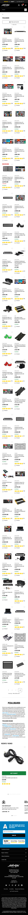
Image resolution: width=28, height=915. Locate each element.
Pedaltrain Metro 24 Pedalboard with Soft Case (7, 151)
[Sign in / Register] (19, 5)
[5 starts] (19, 76)
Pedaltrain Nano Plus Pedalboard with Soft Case (19, 41)
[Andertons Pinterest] (22, 885)
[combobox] (14, 9)
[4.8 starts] (6, 48)
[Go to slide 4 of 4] (16, 815)
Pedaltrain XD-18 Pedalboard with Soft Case (19, 566)
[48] (24, 185)
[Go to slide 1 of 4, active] (12, 815)
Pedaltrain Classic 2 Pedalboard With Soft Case (19, 179)
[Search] (25, 10)
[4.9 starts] (19, 48)
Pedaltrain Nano (7, 726)
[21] (12, 130)
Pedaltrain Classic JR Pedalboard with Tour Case (7, 124)
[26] (12, 158)
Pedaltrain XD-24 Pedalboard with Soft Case (19, 374)
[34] (12, 103)
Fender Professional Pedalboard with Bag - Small (19, 647)
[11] (24, 76)
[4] (11, 269)
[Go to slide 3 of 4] (14, 815)
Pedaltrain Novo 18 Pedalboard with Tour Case (7, 566)
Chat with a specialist (14, 891)
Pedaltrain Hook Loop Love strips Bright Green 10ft (7, 346)
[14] (12, 214)
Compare (5, 50)
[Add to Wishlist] (12, 27)
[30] (24, 130)
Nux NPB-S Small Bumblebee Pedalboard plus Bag (20, 319)
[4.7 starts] (6, 408)
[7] (11, 242)
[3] (11, 326)
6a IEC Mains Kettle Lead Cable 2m (9, 777)
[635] (12, 783)
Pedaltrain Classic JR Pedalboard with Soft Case (7, 41)
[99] (12, 48)
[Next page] (20, 690)
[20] (24, 241)
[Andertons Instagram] (12, 885)
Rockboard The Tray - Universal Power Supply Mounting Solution (20, 675)
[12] (24, 463)
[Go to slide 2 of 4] (13, 815)
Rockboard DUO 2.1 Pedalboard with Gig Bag (7, 291)
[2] (23, 381)
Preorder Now (5, 240)
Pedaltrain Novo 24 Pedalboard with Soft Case (19, 124)
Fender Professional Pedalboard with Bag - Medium (19, 456)
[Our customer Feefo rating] (14, 841)
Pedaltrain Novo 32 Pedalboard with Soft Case (7, 401)
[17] (12, 298)
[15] (24, 600)
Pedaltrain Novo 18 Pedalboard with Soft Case (7, 539)
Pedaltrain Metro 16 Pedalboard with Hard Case (19, 69)
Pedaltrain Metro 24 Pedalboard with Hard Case (19, 291)
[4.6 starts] (6, 381)
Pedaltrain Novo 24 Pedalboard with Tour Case (19, 208)
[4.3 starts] (19, 271)
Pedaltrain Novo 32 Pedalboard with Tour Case (7, 456)
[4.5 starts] (6, 158)
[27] (24, 214)
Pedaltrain (4, 724)
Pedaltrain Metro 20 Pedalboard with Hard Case (19, 151)
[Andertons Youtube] (6, 885)
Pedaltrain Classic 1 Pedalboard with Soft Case (7, 429)
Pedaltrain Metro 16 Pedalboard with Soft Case (7, 69)
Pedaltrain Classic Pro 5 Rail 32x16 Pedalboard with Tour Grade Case (7, 179)
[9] (23, 158)
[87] (12, 76)
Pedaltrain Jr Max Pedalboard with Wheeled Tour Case (19, 539)
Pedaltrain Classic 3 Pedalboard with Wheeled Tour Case (6, 621)
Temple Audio (16, 735)
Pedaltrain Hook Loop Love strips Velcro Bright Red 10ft (7, 374)
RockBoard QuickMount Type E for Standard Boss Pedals (20, 346)
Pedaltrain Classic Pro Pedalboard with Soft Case (19, 484)
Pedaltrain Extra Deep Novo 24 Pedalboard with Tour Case (7, 675)
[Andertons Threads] (18, 885)
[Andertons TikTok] (15, 885)
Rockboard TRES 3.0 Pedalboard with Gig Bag (7, 319)
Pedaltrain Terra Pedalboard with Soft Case (7, 511)
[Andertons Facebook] (9, 885)
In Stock (4, 46)
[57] (24, 103)
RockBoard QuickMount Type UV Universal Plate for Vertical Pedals (20, 401)
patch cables (5, 712)
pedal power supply (11, 714)
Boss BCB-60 (13, 728)
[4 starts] (19, 436)
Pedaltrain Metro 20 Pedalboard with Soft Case (7, 96)
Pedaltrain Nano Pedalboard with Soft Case (19, 96)
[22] (12, 408)
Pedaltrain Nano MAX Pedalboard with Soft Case (7, 208)
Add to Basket (14, 773)
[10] (24, 298)
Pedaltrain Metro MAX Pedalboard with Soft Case (7, 235)
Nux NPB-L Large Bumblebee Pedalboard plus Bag (20, 511)
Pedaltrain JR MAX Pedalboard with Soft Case (19, 429)
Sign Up (14, 835)
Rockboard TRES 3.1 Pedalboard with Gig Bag (19, 594)
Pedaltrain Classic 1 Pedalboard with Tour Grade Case (7, 263)
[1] (11, 187)
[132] (24, 48)
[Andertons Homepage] (5, 5)
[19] (24, 491)
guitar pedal (7, 734)
